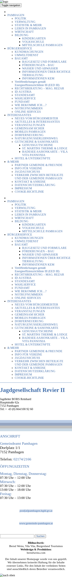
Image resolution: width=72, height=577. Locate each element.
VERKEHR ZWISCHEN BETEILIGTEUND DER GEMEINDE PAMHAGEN (39, 176)
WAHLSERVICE (25, 98)
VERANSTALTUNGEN (30, 125)
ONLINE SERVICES (28, 111)
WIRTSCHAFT (24, 31)
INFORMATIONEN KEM (38, 78)
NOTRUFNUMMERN (29, 108)
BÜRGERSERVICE (19, 48)
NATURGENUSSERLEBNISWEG (36, 138)
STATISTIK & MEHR (28, 25)
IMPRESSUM (23, 188)
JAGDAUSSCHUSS (27, 171)
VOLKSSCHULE (33, 41)
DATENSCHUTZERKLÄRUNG (35, 185)
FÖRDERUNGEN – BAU (38, 65)
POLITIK (20, 18)
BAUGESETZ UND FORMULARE (44, 61)
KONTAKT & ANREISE (30, 181)
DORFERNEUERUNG (29, 135)
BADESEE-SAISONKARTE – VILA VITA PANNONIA (45, 153)
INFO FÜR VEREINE (28, 168)
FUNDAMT (22, 101)
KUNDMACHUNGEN (29, 51)
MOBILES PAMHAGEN (30, 131)
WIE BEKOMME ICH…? (31, 105)
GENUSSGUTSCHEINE (37, 145)
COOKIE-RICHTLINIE (29, 191)
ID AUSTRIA (23, 91)
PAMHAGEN (15, 15)
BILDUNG (21, 35)
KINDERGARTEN (34, 38)
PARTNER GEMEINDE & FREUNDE (38, 165)
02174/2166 (22, 459)
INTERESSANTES (19, 115)
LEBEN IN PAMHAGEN (30, 28)
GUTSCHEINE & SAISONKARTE (36, 141)
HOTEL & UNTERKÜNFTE (32, 158)
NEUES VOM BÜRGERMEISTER (36, 118)
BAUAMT (21, 58)
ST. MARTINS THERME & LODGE (44, 148)
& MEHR (13, 161)
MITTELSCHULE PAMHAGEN (42, 45)
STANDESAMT (25, 95)
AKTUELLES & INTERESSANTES (37, 121)
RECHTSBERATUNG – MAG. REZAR (39, 88)
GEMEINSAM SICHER (29, 128)
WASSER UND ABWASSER (40, 68)
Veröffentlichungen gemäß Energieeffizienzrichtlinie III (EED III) (37, 83)
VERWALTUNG (25, 21)
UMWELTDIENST (26, 55)
